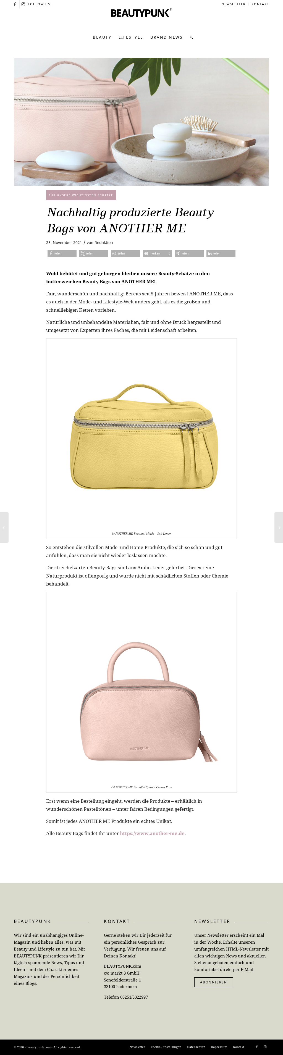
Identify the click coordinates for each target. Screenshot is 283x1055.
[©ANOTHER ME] (141, 122)
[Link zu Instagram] (24, 4)
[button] (62, 253)
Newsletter (234, 4)
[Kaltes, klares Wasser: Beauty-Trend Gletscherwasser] (278, 527)
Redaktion (104, 242)
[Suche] (190, 37)
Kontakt (260, 4)
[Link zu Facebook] (15, 4)
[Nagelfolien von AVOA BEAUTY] (4, 527)
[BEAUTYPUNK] (141, 19)
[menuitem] (234, 4)
